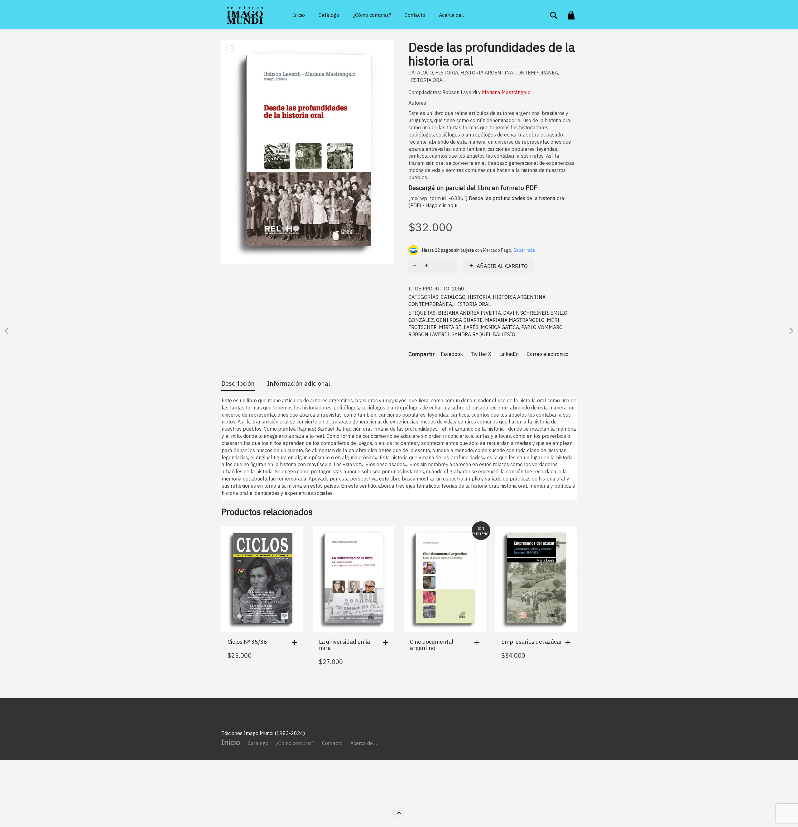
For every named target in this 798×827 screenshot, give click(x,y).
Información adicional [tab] (298, 383)
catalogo (420, 72)
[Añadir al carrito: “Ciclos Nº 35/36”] (296, 642)
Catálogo (329, 15)
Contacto (415, 15)
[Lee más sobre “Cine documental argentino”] (478, 642)
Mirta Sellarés (458, 327)
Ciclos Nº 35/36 (247, 641)
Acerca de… (452, 15)
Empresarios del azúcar (531, 641)
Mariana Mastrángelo (515, 320)
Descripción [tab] (238, 383)
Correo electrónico (548, 354)
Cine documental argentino (431, 645)
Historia (446, 72)
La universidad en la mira (344, 645)
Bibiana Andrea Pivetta (469, 313)
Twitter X (481, 354)
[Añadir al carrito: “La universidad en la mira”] (387, 642)
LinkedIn (509, 354)
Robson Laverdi (428, 334)
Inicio (299, 15)
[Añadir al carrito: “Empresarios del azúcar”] (569, 642)
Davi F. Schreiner (525, 313)
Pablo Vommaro (542, 327)
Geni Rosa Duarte (459, 320)
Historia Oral (426, 80)
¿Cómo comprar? (372, 15)
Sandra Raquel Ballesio (483, 334)
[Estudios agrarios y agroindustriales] (791, 331)
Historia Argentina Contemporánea (509, 72)
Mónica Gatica (500, 327)
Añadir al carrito (502, 266)
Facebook (452, 354)
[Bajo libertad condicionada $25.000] (7, 331)
